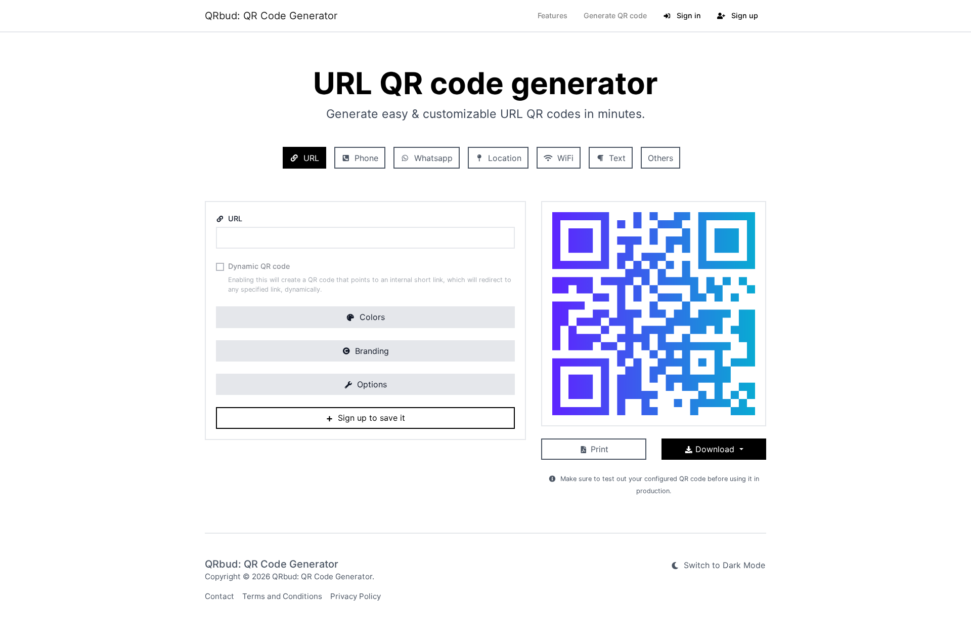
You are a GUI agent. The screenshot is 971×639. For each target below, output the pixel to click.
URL (310, 158)
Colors (371, 317)
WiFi (564, 158)
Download (715, 449)
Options (371, 384)
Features (552, 15)
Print (598, 449)
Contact (219, 596)
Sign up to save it (370, 418)
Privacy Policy (355, 596)
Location (503, 158)
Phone (365, 158)
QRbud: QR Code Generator (271, 16)
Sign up (743, 15)
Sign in (688, 15)
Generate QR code (615, 15)
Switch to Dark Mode (723, 565)
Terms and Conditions (282, 596)
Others (660, 158)
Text (616, 158)
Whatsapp (432, 158)
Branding (370, 351)
